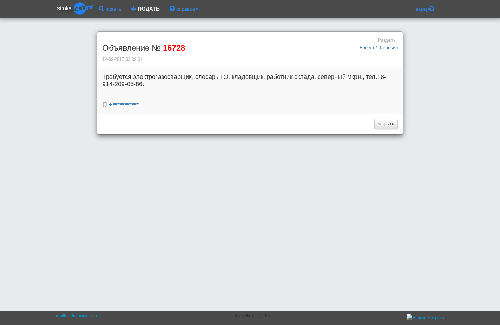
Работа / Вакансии (379, 47)
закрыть (386, 124)
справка (185, 9)
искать (112, 9)
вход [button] (422, 9)
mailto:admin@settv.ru (76, 315)
